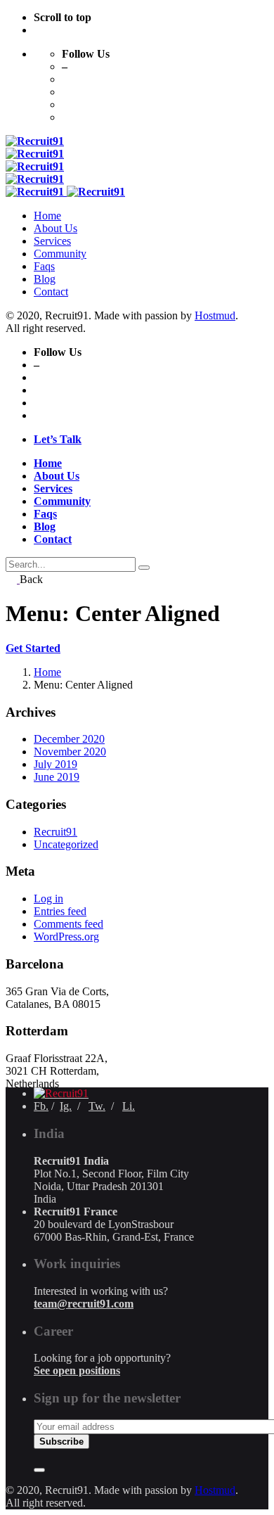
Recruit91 (55, 832)
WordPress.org (66, 936)
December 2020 (69, 739)
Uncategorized (66, 844)
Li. (128, 1106)
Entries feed (60, 911)
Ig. (66, 1106)
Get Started (33, 648)
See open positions (77, 1370)
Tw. (97, 1106)
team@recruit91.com (83, 1304)
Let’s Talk (57, 439)
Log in (48, 898)
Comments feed (68, 924)
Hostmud (215, 315)
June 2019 (56, 777)
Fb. (41, 1106)
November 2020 (70, 752)
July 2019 (55, 764)
